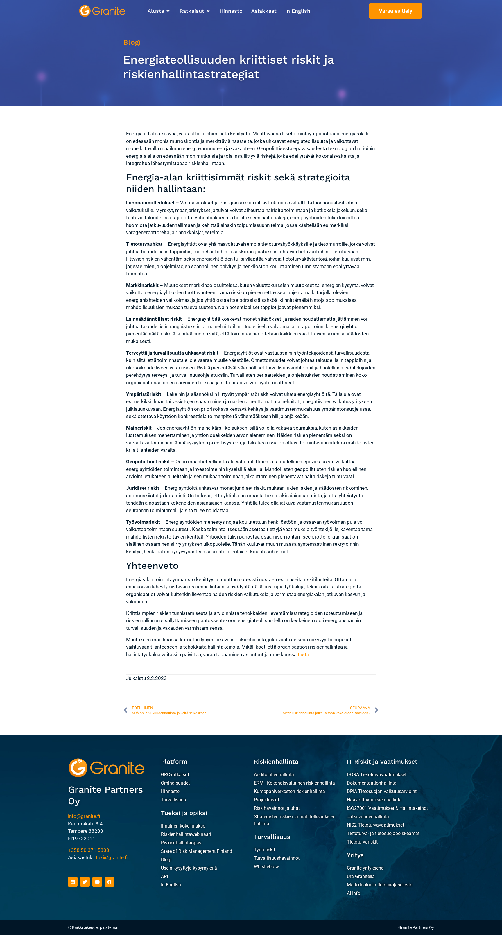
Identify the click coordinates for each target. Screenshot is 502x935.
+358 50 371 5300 (88, 850)
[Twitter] (85, 882)
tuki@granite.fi (112, 857)
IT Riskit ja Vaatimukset (382, 761)
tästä (303, 654)
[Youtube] (97, 882)
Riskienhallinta (276, 761)
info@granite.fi (84, 816)
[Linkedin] (73, 882)
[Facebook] (109, 882)
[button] (159, 11)
